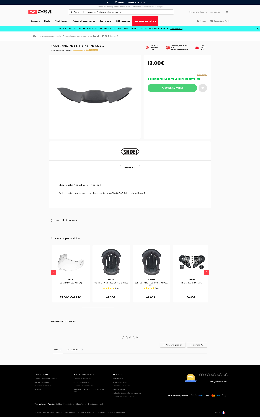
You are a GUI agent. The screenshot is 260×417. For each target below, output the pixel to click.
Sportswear (106, 21)
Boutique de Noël (95, 404)
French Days (69, 404)
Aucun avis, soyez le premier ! (70, 50)
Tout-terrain (61, 21)
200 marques (123, 21)
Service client (215, 12)
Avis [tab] (56, 349)
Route (47, 21)
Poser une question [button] (174, 345)
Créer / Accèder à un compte (45, 379)
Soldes (59, 404)
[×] (257, 29)
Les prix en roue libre (145, 21)
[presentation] (107, 2)
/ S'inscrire (203, 12)
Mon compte (194, 12)
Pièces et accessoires (84, 21)
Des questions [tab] (73, 349)
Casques (35, 21)
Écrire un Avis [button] (198, 345)
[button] (98, 308)
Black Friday (81, 404)
